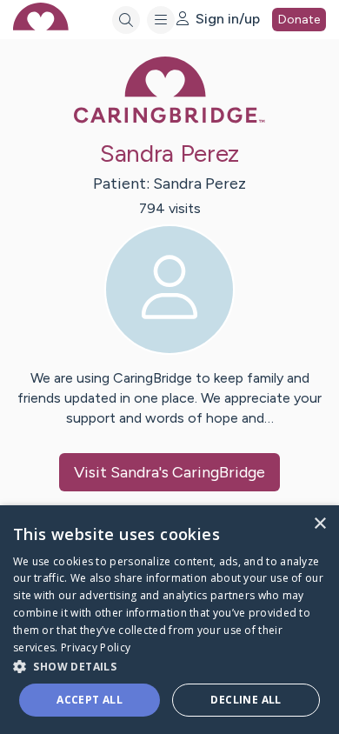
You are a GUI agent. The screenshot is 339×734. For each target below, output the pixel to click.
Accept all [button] (89, 699)
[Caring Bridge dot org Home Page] (169, 119)
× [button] (319, 523)
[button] (169, 666)
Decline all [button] (245, 699)
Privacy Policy (95, 647)
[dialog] (169, 619)
